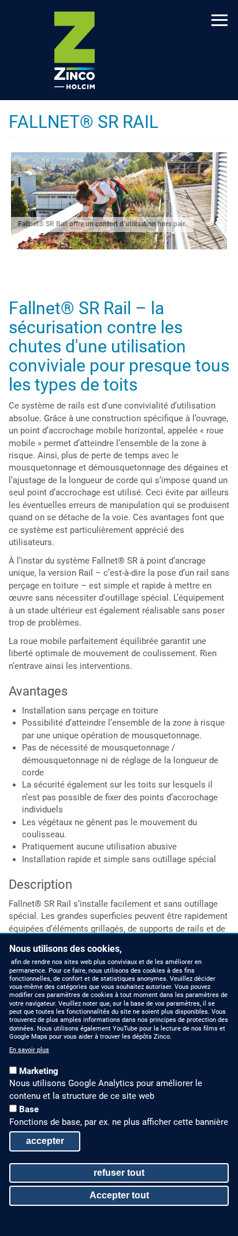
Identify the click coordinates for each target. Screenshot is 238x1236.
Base (29, 1109)
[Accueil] (74, 50)
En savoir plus (29, 1050)
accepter (45, 1141)
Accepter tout (119, 1195)
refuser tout (119, 1173)
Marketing (38, 1071)
